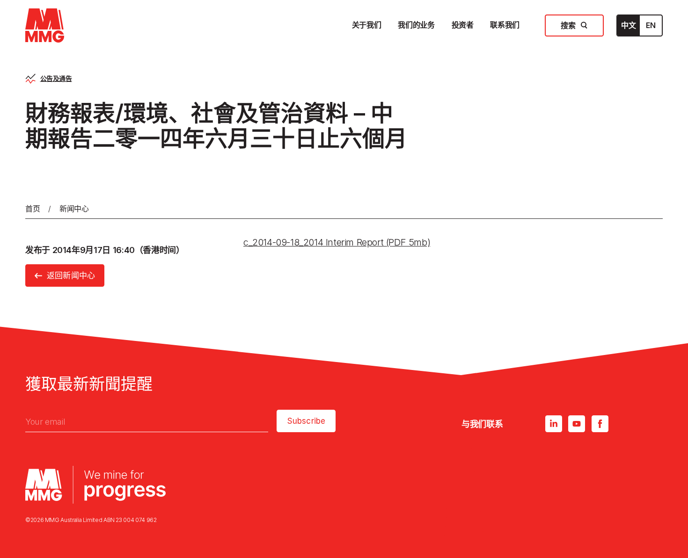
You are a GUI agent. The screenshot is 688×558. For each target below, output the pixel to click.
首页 (32, 208)
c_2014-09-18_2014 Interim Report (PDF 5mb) (336, 242)
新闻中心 (74, 208)
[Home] (44, 25)
